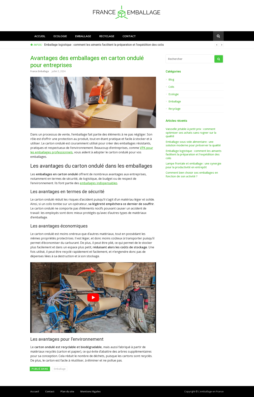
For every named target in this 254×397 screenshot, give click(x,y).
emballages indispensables (98, 183)
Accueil (39, 36)
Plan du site (67, 391)
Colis (171, 86)
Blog (171, 79)
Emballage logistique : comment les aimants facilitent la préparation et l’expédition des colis (104, 44)
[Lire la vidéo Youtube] (93, 297)
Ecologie (60, 36)
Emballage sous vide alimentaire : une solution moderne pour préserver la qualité (193, 143)
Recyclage (106, 36)
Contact (129, 36)
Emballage (83, 36)
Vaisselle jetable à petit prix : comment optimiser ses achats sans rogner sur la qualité (191, 132)
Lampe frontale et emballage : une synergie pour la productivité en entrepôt (193, 165)
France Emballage (39, 71)
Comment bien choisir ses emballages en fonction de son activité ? (192, 174)
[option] (134, 45)
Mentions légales (90, 391)
